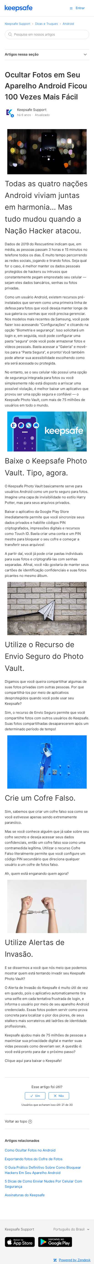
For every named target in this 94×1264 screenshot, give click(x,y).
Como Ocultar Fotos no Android (30, 1150)
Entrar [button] (80, 8)
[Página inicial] (19, 10)
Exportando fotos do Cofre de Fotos (34, 1159)
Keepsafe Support (17, 23)
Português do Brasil (69, 1229)
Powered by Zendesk (75, 1260)
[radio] (35, 1095)
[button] (71, 8)
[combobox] (47, 34)
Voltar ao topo (16, 1121)
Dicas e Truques (46, 23)
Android (68, 23)
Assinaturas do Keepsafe (25, 1195)
